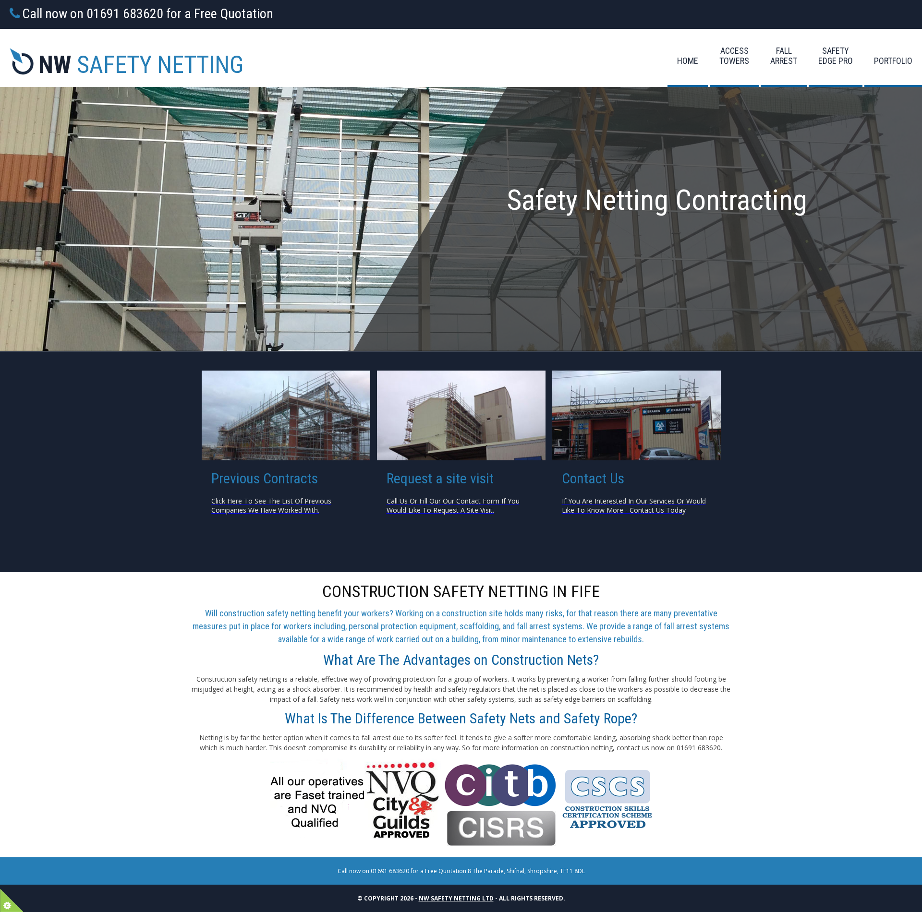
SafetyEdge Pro (835, 56)
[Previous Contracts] (286, 415)
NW (140, 65)
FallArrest (783, 56)
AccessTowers (734, 56)
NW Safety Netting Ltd (456, 898)
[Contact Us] (461, 415)
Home (687, 61)
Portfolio (893, 61)
